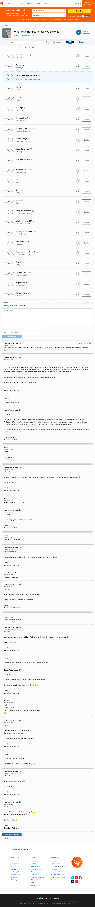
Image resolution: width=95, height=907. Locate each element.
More (45, 3)
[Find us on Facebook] (80, 877)
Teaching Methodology (57, 874)
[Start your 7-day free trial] (77, 862)
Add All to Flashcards (12, 48)
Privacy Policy (42, 19)
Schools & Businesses (37, 880)
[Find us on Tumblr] (72, 881)
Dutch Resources (16, 874)
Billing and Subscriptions (58, 866)
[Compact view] (66, 42)
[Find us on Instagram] (76, 881)
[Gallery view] (73, 42)
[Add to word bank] (78, 56)
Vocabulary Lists (15, 869)
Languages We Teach (37, 877)
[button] (71, 3)
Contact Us (54, 880)
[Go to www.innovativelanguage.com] (47, 898)
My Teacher (38, 3)
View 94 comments (28, 35)
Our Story (33, 863)
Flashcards (14, 866)
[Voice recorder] (12, 56)
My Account (54, 869)
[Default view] (70, 42)
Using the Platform (56, 872)
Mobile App (14, 880)
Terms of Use (36, 19)
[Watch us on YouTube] (76, 877)
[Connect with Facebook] (85, 16)
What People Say (36, 869)
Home (12, 861)
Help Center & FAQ (56, 861)
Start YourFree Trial (87, 3)
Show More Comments (12, 834)
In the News (34, 874)
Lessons (21, 3)
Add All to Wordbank (32, 48)
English (83, 42)
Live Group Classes (16, 872)
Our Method (34, 861)
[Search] (29, 42)
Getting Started (55, 863)
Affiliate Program (36, 885)
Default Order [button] (57, 42)
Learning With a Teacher (58, 877)
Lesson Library (15, 863)
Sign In (77, 3)
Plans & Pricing (35, 872)
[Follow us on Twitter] (72, 877)
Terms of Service (66, 903)
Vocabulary (29, 3)
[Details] (86, 56)
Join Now (79, 11)
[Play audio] (8, 56)
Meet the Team (35, 866)
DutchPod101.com (59, 901)
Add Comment (11, 336)
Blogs (32, 882)
